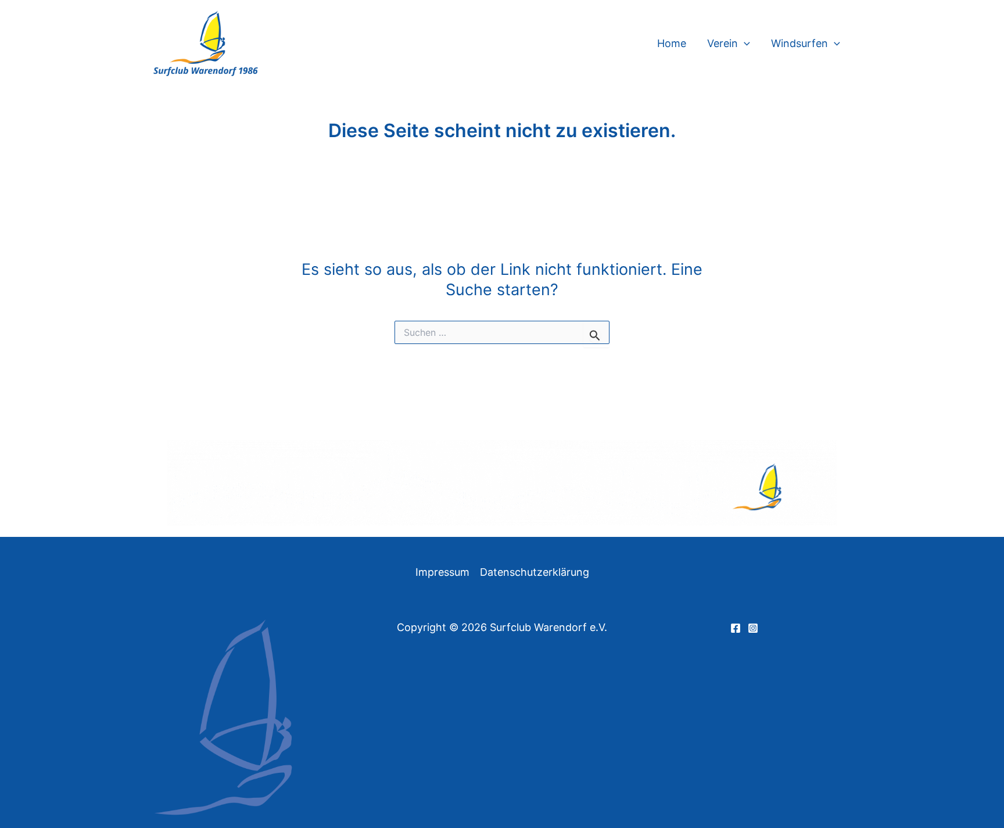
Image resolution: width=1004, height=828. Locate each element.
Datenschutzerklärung (534, 572)
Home (671, 43)
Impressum (442, 572)
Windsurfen (799, 43)
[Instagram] (753, 628)
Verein (722, 43)
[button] (744, 43)
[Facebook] (735, 628)
